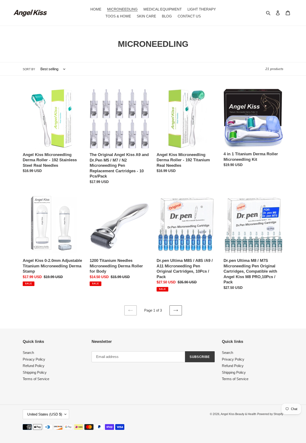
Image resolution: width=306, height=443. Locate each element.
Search (28, 353)
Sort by (29, 69)
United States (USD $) (44, 414)
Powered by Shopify (270, 414)
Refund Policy (33, 366)
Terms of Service (36, 379)
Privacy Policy (34, 359)
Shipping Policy (35, 372)
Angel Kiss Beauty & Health (238, 414)
